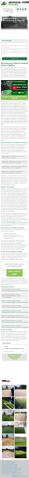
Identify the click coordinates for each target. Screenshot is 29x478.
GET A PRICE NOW (14, 272)
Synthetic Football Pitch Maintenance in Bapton (12, 472)
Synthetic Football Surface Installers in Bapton (11, 468)
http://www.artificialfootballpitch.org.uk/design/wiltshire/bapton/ (14, 121)
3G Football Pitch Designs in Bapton (9, 471)
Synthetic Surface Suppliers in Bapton (10, 467)
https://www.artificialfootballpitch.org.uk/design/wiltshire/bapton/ (15, 317)
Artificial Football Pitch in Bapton (9, 461)
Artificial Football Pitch (22, 475)
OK (22, 351)
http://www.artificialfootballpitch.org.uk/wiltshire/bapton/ (12, 244)
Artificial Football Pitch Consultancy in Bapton (11, 469)
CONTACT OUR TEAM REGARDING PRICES (14, 97)
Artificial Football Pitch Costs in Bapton (10, 464)
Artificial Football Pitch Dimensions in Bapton (11, 473)
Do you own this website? (9, 351)
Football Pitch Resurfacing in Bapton (9, 465)
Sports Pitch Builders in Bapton (8, 463)
